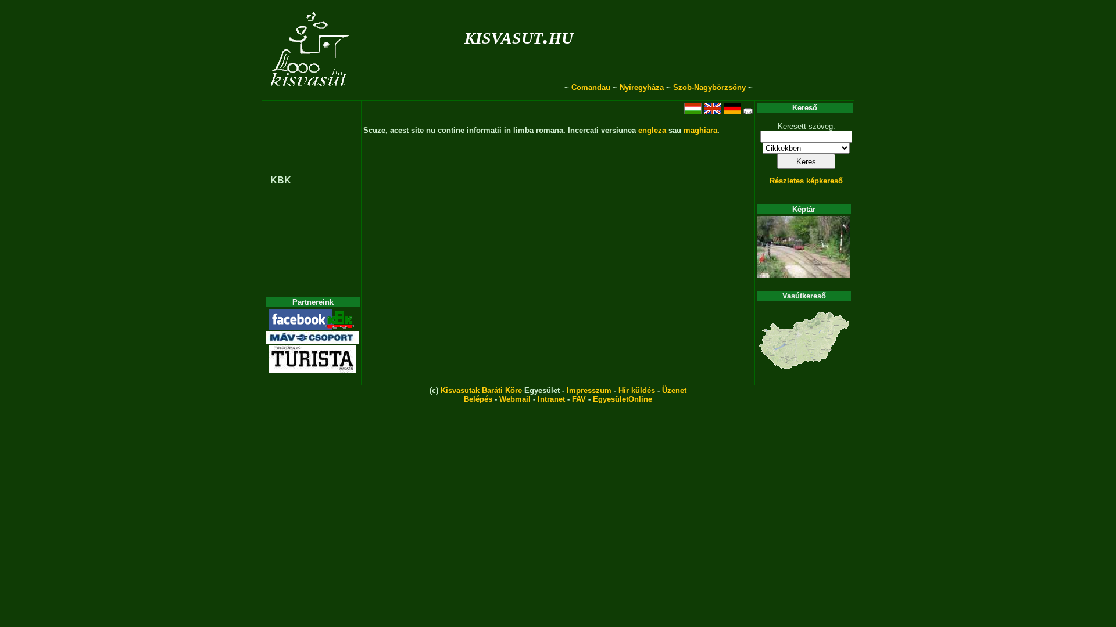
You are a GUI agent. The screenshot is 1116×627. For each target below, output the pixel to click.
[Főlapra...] (311, 94)
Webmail (515, 399)
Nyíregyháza (642, 87)
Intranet (551, 399)
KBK (280, 180)
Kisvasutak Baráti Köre (481, 390)
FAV (579, 399)
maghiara (700, 130)
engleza (652, 130)
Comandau (590, 87)
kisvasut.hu (518, 36)
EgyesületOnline (622, 399)
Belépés (478, 399)
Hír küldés (636, 390)
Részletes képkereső (806, 180)
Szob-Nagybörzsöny (709, 87)
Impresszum (589, 390)
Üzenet (674, 390)
